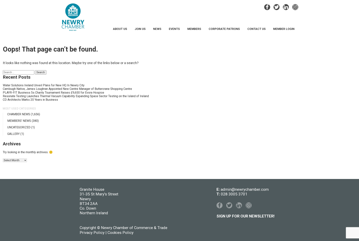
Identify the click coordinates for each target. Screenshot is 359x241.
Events (174, 29)
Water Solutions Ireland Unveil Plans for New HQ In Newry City (44, 85)
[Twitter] (277, 7)
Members (194, 29)
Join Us (140, 29)
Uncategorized (18, 127)
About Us (120, 29)
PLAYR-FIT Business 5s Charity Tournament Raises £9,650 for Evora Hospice (53, 92)
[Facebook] (267, 7)
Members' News (19, 121)
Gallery (13, 134)
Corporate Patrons (224, 29)
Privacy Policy (92, 232)
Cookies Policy (121, 232)
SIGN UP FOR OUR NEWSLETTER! (245, 216)
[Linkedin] (286, 7)
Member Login (283, 29)
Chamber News (18, 114)
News (157, 29)
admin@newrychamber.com (245, 189)
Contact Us (256, 29)
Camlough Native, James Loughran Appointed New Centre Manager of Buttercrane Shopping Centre (67, 89)
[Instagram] (295, 7)
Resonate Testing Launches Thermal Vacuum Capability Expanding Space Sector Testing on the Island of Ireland (76, 96)
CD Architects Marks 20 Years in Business (30, 99)
